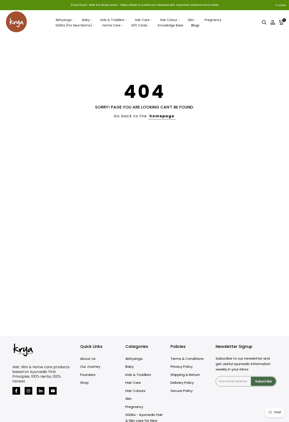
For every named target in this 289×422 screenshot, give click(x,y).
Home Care (112, 25)
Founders (88, 374)
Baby (86, 20)
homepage (161, 116)
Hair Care (142, 20)
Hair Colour (168, 20)
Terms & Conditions (187, 358)
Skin (191, 20)
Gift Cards (139, 25)
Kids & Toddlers (112, 20)
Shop (84, 382)
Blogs (195, 25)
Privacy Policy (181, 366)
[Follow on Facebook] (16, 391)
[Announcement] (144, 5)
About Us (88, 358)
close (9, 5)
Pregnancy (213, 20)
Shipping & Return (185, 374)
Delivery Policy (182, 382)
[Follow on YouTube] (53, 391)
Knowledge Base (170, 25)
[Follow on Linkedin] (40, 391)
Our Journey (90, 366)
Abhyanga (64, 20)
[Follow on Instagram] (28, 391)
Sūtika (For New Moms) (74, 25)
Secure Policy (181, 390)
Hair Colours (135, 390)
